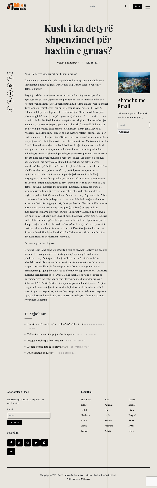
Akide (84, 420)
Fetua (131, 420)
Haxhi (107, 415)
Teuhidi (84, 431)
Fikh (107, 399)
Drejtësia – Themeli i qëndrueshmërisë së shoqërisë (55, 324)
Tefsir (83, 404)
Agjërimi (109, 404)
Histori (131, 410)
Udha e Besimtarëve (68, 62)
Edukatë (132, 404)
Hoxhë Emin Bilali (67, 353)
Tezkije (131, 399)
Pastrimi (109, 425)
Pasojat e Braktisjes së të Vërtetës (45, 340)
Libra (131, 431)
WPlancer (85, 479)
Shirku (84, 425)
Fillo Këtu (86, 399)
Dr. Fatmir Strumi (86, 335)
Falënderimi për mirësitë (41, 353)
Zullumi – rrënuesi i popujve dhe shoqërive (50, 334)
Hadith (84, 410)
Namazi (108, 420)
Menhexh (85, 415)
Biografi (132, 415)
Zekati (108, 431)
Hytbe (131, 425)
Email (10, 409)
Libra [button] (137, 6)
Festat (107, 410)
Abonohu (124, 131)
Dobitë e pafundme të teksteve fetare (47, 347)
